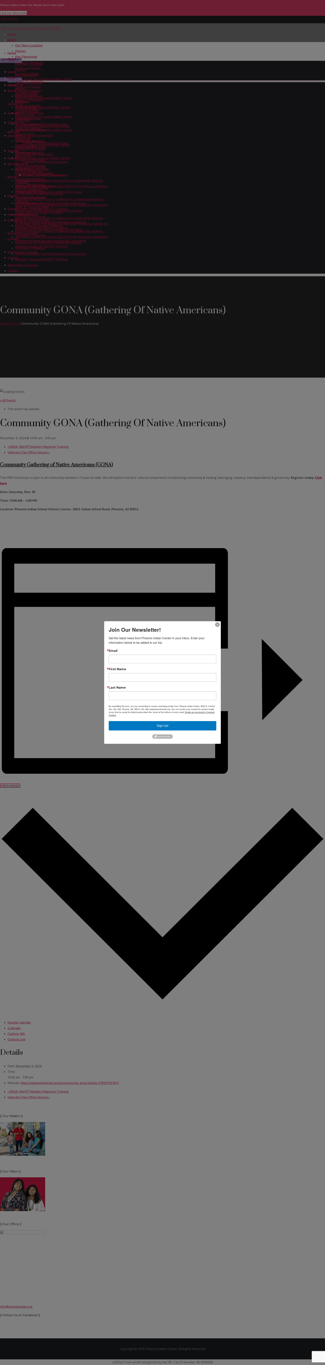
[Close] (217, 624)
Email (113, 650)
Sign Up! (162, 725)
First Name (117, 669)
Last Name (117, 687)
